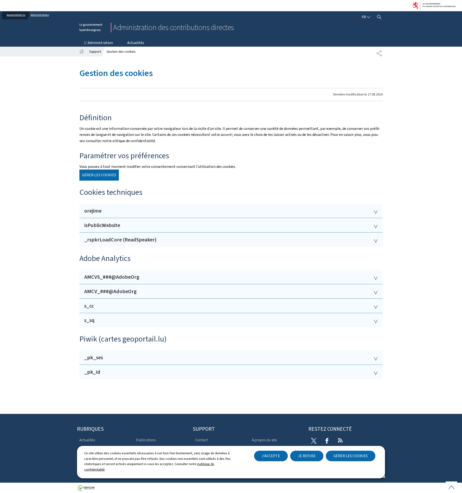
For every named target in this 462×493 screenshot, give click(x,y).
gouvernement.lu (16, 15)
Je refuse (307, 455)
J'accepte (271, 455)
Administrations (40, 15)
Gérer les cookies (351, 455)
